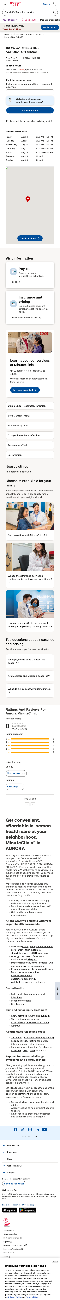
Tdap (25, 1050)
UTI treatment (41, 953)
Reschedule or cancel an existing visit (30, 121)
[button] (30, 202)
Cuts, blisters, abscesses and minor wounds (30, 1024)
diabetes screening (21, 975)
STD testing (17, 1003)
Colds (25, 946)
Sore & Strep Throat (19, 415)
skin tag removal (30, 1019)
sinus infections (19, 953)
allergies (32, 959)
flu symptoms (32, 949)
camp (34, 962)
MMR (32, 1050)
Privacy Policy (15, 1297)
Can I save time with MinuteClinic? (26, 535)
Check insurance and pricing (26, 317)
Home (6, 34)
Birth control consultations (25, 994)
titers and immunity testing (39, 1037)
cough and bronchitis (41, 946)
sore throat (17, 949)
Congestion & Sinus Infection (24, 435)
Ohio (30, 34)
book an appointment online (21, 1093)
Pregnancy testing (21, 1000)
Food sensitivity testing (23, 1040)
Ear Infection (15, 454)
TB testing (16, 1037)
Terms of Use (32, 1297)
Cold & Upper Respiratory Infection (27, 405)
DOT (51, 962)
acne (33, 1015)
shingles (47, 1047)
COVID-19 (16, 1050)
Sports (26, 962)
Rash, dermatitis (20, 1015)
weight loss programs (22, 982)
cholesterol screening (23, 978)
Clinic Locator (19, 34)
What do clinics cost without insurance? (29, 688)
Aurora (38, 34)
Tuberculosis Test (17, 445)
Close (55, 1261)
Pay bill (14, 281)
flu (40, 1047)
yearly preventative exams (30, 965)
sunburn (45, 1015)
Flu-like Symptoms (18, 425)
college (43, 962)
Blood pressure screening (25, 972)
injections (16, 997)
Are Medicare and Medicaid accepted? (29, 675)
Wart (13, 1019)
